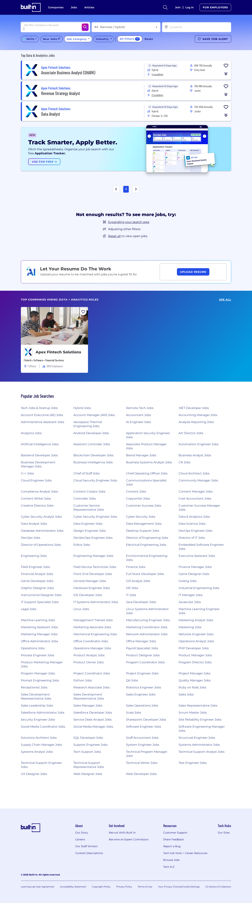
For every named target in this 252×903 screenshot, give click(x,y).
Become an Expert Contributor (129, 839)
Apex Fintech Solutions (58, 352)
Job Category (77, 39)
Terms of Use (145, 886)
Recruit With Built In (122, 832)
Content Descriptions (89, 853)
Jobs (74, 7)
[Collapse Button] (226, 73)
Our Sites (224, 832)
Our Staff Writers (86, 846)
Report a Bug (172, 846)
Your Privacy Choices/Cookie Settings (179, 886)
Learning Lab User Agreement (37, 886)
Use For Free (43, 161)
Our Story (81, 832)
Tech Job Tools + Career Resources (185, 853)
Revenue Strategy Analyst (60, 93)
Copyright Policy (101, 886)
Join (178, 7)
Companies (55, 7)
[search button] (165, 7)
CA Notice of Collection (218, 886)
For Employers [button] (215, 7)
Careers (80, 839)
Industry (103, 39)
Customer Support (175, 832)
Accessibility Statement (73, 886)
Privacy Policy (124, 886)
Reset (149, 39)
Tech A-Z (168, 866)
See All (225, 299)
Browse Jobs (171, 860)
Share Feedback (173, 839)
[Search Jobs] (85, 27)
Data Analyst (50, 114)
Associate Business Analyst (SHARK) (68, 72)
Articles (89, 7)
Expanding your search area (128, 222)
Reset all (114, 236)
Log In (189, 7)
